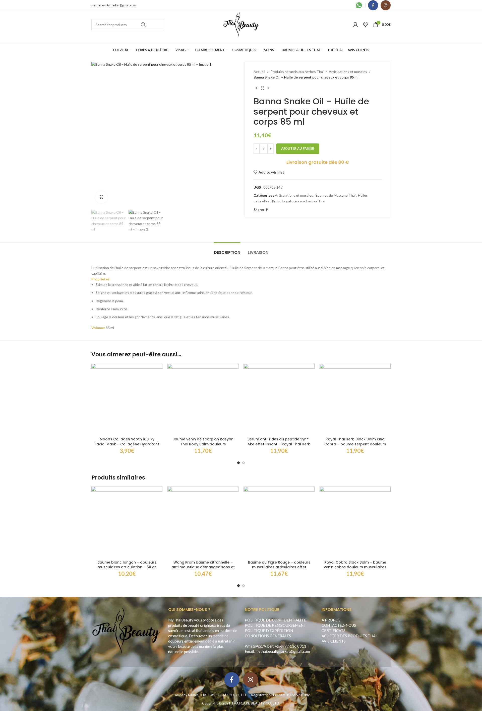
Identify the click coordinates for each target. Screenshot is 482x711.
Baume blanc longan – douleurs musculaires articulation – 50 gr (126, 565)
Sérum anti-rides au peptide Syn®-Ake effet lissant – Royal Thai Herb (279, 442)
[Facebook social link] (373, 5)
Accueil (259, 71)
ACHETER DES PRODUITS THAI (349, 636)
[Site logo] (241, 24)
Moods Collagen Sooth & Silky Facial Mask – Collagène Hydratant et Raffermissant (127, 444)
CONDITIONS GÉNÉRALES (268, 636)
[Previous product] (257, 88)
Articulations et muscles (348, 71)
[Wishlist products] (365, 25)
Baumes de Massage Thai (335, 195)
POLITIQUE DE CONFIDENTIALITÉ (275, 620)
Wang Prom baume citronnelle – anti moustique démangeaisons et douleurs (203, 567)
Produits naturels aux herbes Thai (297, 71)
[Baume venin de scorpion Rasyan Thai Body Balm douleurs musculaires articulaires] (202, 399)
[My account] (355, 25)
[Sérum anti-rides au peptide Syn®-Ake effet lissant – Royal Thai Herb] (279, 399)
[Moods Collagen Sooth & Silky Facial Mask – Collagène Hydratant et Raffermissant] (126, 399)
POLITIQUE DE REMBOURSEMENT (275, 625)
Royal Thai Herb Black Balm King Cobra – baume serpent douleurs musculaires (355, 444)
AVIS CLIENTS (334, 641)
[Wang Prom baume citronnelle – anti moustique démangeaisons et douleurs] (202, 522)
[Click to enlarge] (101, 197)
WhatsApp (253, 646)
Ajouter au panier (297, 148)
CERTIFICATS (333, 630)
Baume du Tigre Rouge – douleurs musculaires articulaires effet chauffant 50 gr (279, 567)
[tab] (227, 250)
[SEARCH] (143, 24)
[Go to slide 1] (238, 462)
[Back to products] (263, 88)
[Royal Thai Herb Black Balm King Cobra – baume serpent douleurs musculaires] (355, 399)
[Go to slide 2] (243, 462)
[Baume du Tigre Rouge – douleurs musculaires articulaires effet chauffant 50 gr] (279, 522)
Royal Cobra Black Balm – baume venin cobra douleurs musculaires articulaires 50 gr (355, 567)
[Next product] (269, 88)
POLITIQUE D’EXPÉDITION (269, 630)
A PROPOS (331, 620)
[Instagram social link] (386, 5)
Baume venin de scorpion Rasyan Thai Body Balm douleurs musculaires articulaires (202, 444)
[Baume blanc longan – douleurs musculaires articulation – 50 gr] (126, 522)
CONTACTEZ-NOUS (339, 625)
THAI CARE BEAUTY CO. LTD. (255, 703)
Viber (268, 646)
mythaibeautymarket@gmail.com (113, 5)
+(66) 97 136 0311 (290, 646)
